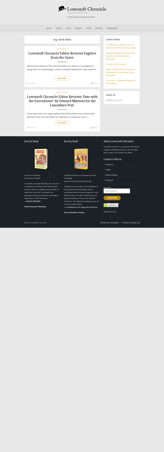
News (88, 28)
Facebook (109, 165)
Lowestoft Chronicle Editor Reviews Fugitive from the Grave (62, 55)
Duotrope (109, 180)
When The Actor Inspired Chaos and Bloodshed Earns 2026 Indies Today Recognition (120, 72)
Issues (77, 28)
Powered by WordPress (109, 223)
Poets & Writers (112, 175)
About (49, 28)
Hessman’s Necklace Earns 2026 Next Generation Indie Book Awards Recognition (120, 56)
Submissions (112, 28)
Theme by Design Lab (131, 223)
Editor (96, 83)
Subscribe (107, 188)
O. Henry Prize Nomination (116, 64)
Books (59, 28)
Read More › (62, 78)
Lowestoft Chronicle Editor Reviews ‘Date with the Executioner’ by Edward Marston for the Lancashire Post (62, 101)
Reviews (99, 28)
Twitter (108, 170)
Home (68, 28)
